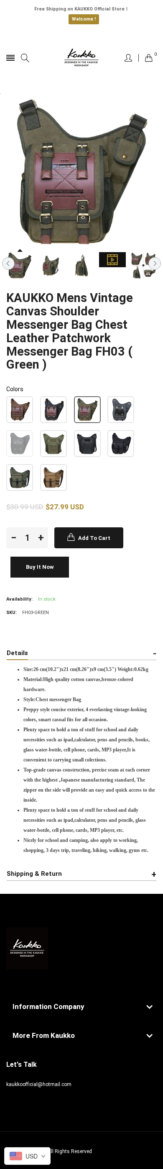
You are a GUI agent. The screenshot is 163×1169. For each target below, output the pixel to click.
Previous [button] (8, 263)
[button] (19, 409)
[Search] (25, 58)
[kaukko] (81, 58)
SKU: (11, 612)
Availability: (19, 599)
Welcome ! (84, 19)
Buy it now (40, 567)
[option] (19, 265)
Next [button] (154, 263)
